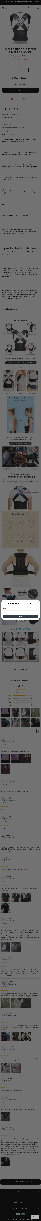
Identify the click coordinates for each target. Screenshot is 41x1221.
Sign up (20, 616)
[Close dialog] (38, 601)
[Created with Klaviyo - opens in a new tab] (20, 620)
